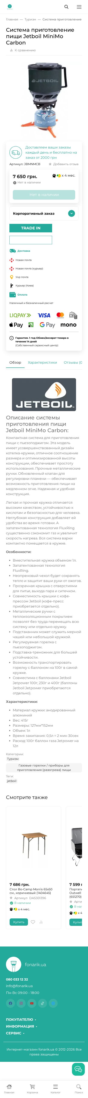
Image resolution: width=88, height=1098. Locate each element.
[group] (44, 100)
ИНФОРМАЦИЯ (20, 1026)
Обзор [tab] (15, 362)
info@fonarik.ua (19, 986)
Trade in (31, 228)
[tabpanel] (44, 580)
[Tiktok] (42, 1003)
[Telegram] (53, 1003)
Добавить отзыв (66, 164)
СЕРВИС (13, 1033)
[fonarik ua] (9, 6)
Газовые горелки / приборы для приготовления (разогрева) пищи (44, 767)
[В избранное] (33, 922)
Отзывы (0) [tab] (74, 362)
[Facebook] (10, 1003)
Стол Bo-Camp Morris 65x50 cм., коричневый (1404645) (31, 891)
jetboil (11, 781)
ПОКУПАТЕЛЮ (19, 1019)
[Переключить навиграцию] (79, 7)
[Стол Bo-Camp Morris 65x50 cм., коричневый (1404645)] (34, 844)
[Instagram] (21, 1003)
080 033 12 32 (17, 979)
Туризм (13, 759)
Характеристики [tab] (42, 362)
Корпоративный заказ (33, 214)
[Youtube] (31, 1003)
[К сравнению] (41, 922)
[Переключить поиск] (66, 6)
